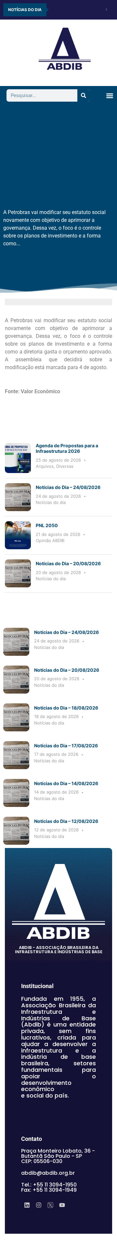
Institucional (37, 986)
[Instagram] (39, 1205)
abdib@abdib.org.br (48, 1173)
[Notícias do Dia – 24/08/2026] (18, 497)
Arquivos (45, 466)
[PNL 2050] (18, 535)
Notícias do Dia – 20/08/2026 (68, 563)
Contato (31, 1138)
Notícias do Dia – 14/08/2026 (66, 783)
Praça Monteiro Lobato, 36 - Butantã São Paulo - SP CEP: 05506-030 (58, 1156)
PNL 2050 (47, 525)
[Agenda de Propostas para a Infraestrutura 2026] (18, 458)
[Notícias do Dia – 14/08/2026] (16, 793)
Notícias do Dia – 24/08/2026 (68, 487)
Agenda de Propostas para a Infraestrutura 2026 (67, 448)
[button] (109, 95)
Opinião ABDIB (50, 540)
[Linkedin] (27, 1205)
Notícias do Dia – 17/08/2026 (66, 745)
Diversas (64, 466)
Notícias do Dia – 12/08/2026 (66, 821)
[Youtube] (62, 1205)
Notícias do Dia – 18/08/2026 (66, 708)
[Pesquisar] (83, 95)
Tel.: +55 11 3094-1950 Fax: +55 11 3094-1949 (49, 1187)
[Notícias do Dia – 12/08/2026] (16, 831)
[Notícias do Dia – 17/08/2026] (16, 755)
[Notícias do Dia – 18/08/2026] (16, 717)
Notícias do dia (51, 502)
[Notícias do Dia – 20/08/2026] (18, 573)
